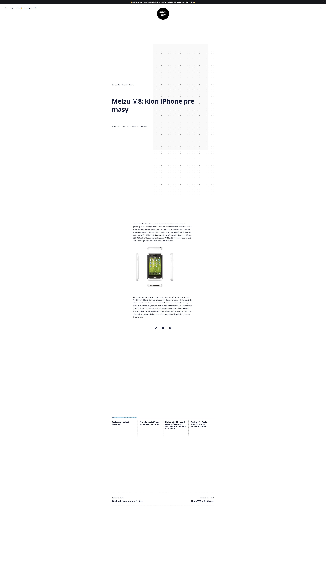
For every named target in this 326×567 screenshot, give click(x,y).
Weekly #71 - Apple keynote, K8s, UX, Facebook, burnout (199, 424)
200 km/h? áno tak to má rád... (127, 501)
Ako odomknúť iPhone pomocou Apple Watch (149, 423)
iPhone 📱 (116, 126)
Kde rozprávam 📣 (30, 8)
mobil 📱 (126, 126)
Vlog (11, 8)
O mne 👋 (19, 8)
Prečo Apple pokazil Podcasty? (120, 423)
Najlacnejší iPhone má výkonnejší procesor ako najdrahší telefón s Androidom (175, 425)
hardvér (144, 126)
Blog (6, 8)
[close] (324, 2)
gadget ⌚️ (135, 126)
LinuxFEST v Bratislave (202, 501)
